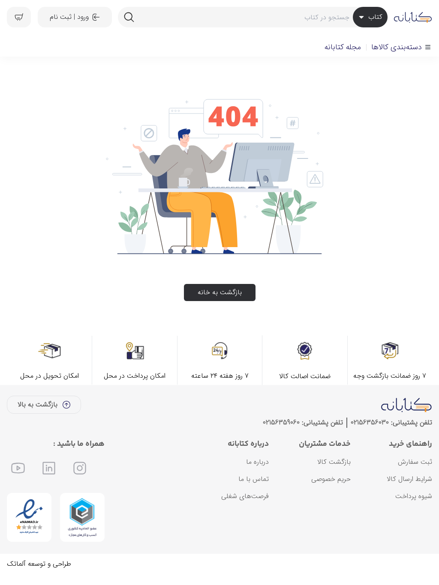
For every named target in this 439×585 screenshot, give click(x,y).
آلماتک (16, 563)
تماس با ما (253, 479)
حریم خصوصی (331, 479)
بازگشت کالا (334, 462)
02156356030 (370, 422)
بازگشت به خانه (220, 292)
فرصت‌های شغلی (245, 496)
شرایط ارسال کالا (409, 479)
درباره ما (257, 462)
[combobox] (252, 17)
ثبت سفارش (415, 462)
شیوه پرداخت (413, 496)
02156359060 (281, 422)
